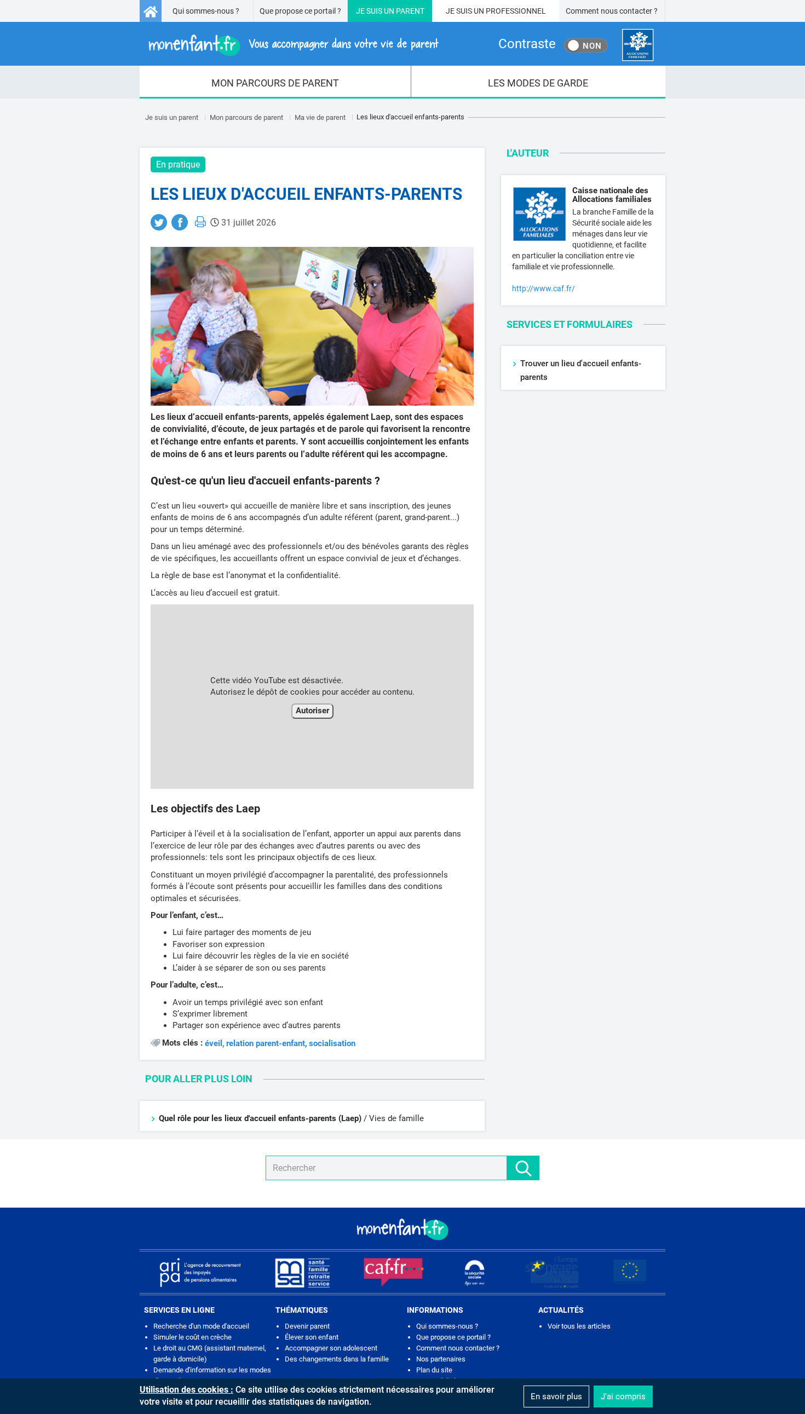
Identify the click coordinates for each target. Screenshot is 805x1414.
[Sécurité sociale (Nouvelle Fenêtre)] (474, 1272)
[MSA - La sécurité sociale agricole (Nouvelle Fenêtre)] (302, 1272)
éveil (213, 1044)
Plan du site (434, 1370)
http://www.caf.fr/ (543, 288)
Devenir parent (307, 1326)
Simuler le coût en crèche (192, 1337)
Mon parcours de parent (246, 117)
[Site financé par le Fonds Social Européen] (629, 1272)
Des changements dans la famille (337, 1359)
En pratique (178, 164)
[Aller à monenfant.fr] (151, 11)
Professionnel (516, 11)
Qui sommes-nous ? (206, 11)
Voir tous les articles (579, 1326)
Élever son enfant (311, 1337)
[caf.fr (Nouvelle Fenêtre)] (394, 1272)
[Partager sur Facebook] (179, 222)
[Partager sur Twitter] (159, 222)
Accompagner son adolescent (331, 1348)
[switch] (586, 45)
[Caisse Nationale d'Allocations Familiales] (637, 45)
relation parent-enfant (265, 1044)
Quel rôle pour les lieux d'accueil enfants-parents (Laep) (260, 1118)
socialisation (332, 1044)
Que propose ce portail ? (300, 11)
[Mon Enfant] (402, 1228)
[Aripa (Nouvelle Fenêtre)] (200, 1272)
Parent (410, 11)
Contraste (527, 43)
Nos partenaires (440, 1359)
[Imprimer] (200, 221)
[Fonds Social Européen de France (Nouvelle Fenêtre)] (552, 1272)
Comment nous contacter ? (612, 11)
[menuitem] (275, 82)
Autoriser (312, 710)
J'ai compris (623, 1396)
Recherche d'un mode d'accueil (201, 1326)
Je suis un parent (171, 117)
